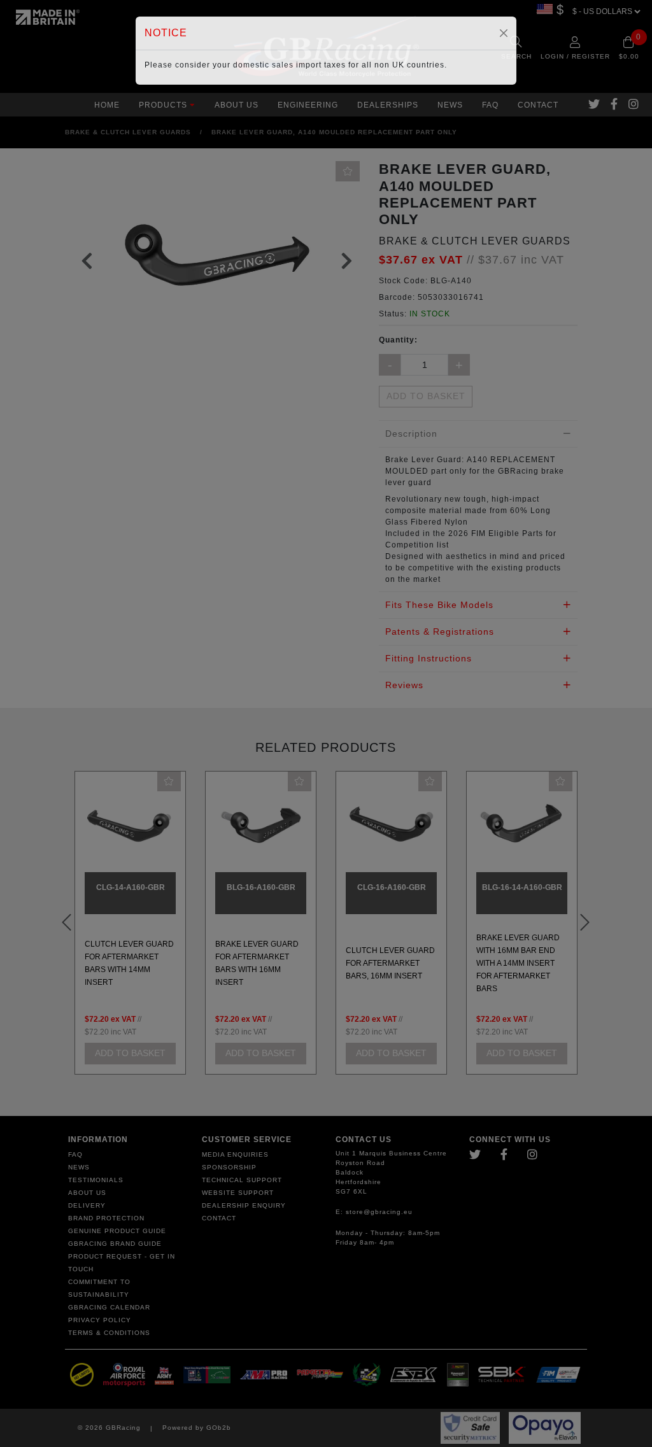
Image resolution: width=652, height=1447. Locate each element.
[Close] (503, 33)
